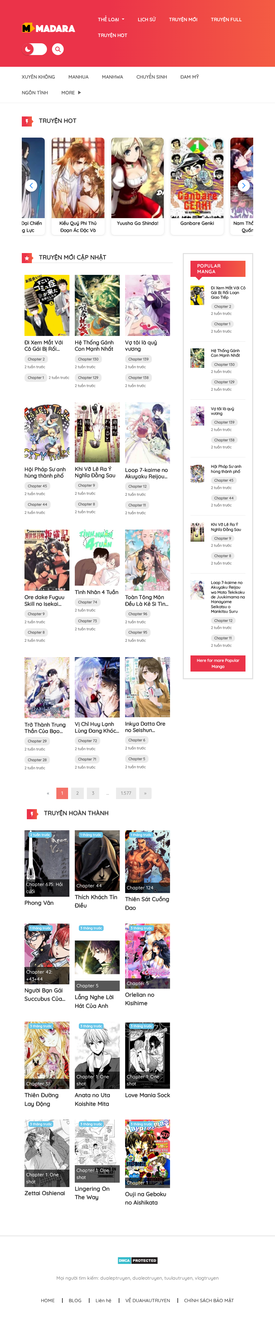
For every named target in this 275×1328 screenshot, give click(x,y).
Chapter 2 (36, 359)
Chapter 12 (137, 486)
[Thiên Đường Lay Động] (46, 1055)
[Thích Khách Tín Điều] (97, 860)
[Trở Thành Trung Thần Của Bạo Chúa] (46, 687)
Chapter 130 (88, 359)
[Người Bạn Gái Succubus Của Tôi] (46, 953)
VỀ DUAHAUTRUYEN (147, 1300)
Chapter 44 (37, 504)
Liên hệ (103, 1300)
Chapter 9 (86, 485)
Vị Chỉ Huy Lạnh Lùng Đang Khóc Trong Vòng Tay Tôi (95, 734)
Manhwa (112, 77)
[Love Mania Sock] (147, 1055)
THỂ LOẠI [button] (109, 19)
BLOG (75, 1300)
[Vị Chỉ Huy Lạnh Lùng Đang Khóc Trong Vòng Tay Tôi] (97, 687)
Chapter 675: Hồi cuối (44, 887)
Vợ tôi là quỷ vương (141, 345)
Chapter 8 (86, 504)
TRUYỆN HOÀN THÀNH (75, 813)
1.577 (126, 793)
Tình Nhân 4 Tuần (96, 592)
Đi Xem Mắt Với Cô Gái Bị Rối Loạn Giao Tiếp (43, 348)
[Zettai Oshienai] (46, 1153)
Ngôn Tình (35, 93)
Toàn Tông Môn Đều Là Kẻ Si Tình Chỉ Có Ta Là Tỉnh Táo (146, 607)
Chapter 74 (87, 602)
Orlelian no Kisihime (139, 999)
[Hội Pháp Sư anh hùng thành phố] (46, 432)
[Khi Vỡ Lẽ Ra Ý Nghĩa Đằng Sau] (97, 432)
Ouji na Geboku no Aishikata (145, 1198)
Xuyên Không (38, 77)
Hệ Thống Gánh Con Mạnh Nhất (94, 345)
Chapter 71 (87, 759)
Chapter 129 (88, 377)
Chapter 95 (137, 632)
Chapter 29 (37, 741)
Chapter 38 (38, 1084)
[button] (244, 186)
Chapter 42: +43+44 (39, 975)
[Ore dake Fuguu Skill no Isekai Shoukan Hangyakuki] (46, 560)
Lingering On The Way (92, 1193)
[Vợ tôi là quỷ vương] (147, 305)
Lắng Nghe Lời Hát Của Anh (94, 1001)
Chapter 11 (137, 505)
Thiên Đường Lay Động (41, 1099)
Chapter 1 (36, 377)
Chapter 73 (87, 621)
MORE (68, 93)
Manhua (78, 77)
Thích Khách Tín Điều (96, 901)
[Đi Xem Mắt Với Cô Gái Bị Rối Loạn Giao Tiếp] (46, 305)
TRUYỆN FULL (226, 19)
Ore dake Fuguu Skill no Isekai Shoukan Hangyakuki (44, 607)
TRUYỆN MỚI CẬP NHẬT (71, 257)
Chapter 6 (136, 740)
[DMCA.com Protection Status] (137, 1260)
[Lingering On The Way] (97, 1151)
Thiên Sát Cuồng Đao (147, 903)
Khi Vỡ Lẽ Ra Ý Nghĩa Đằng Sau (95, 472)
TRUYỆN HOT (112, 35)
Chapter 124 (140, 888)
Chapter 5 (136, 758)
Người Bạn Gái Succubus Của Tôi (43, 995)
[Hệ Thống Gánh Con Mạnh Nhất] (97, 305)
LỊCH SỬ (147, 19)
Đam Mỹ (189, 77)
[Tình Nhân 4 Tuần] (97, 557)
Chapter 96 (137, 613)
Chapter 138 (138, 377)
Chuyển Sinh (151, 77)
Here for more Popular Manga (218, 663)
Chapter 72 (87, 740)
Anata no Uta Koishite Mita (92, 1099)
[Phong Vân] (46, 863)
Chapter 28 (37, 759)
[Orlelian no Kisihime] (147, 956)
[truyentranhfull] (48, 27)
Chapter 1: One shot (92, 1080)
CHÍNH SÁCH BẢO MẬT (209, 1300)
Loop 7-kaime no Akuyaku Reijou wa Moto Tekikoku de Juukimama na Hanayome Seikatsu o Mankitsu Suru (228, 597)
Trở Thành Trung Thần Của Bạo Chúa (45, 731)
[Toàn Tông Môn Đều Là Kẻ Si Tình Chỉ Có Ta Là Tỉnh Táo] (147, 560)
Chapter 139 (138, 359)
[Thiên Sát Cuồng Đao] (147, 861)
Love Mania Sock (147, 1094)
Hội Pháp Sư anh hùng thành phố (45, 472)
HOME (48, 1300)
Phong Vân (39, 902)
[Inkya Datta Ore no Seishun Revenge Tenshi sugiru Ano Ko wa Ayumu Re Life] (147, 687)
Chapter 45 (37, 486)
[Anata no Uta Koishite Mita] (97, 1055)
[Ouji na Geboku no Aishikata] (147, 1153)
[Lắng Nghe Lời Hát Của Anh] (97, 957)
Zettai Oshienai (44, 1192)
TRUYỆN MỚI (183, 19)
